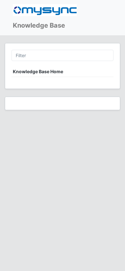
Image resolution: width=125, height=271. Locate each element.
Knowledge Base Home (38, 71)
